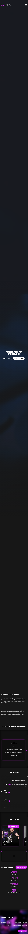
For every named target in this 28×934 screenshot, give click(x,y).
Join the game (19, 358)
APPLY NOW (8, 358)
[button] (26, 5)
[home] (6, 5)
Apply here (22, 931)
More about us (21, 867)
